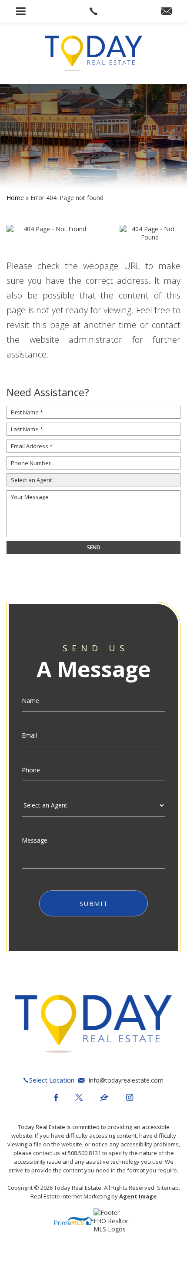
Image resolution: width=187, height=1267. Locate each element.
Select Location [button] (51, 1080)
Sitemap (168, 1188)
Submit (94, 903)
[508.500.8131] (93, 11)
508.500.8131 (84, 1153)
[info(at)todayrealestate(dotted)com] (166, 12)
